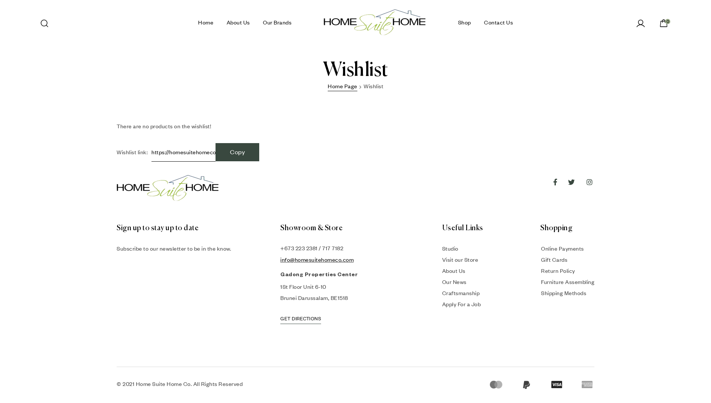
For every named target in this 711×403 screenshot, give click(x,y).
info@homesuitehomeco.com (317, 259)
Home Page (342, 86)
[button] (300, 319)
